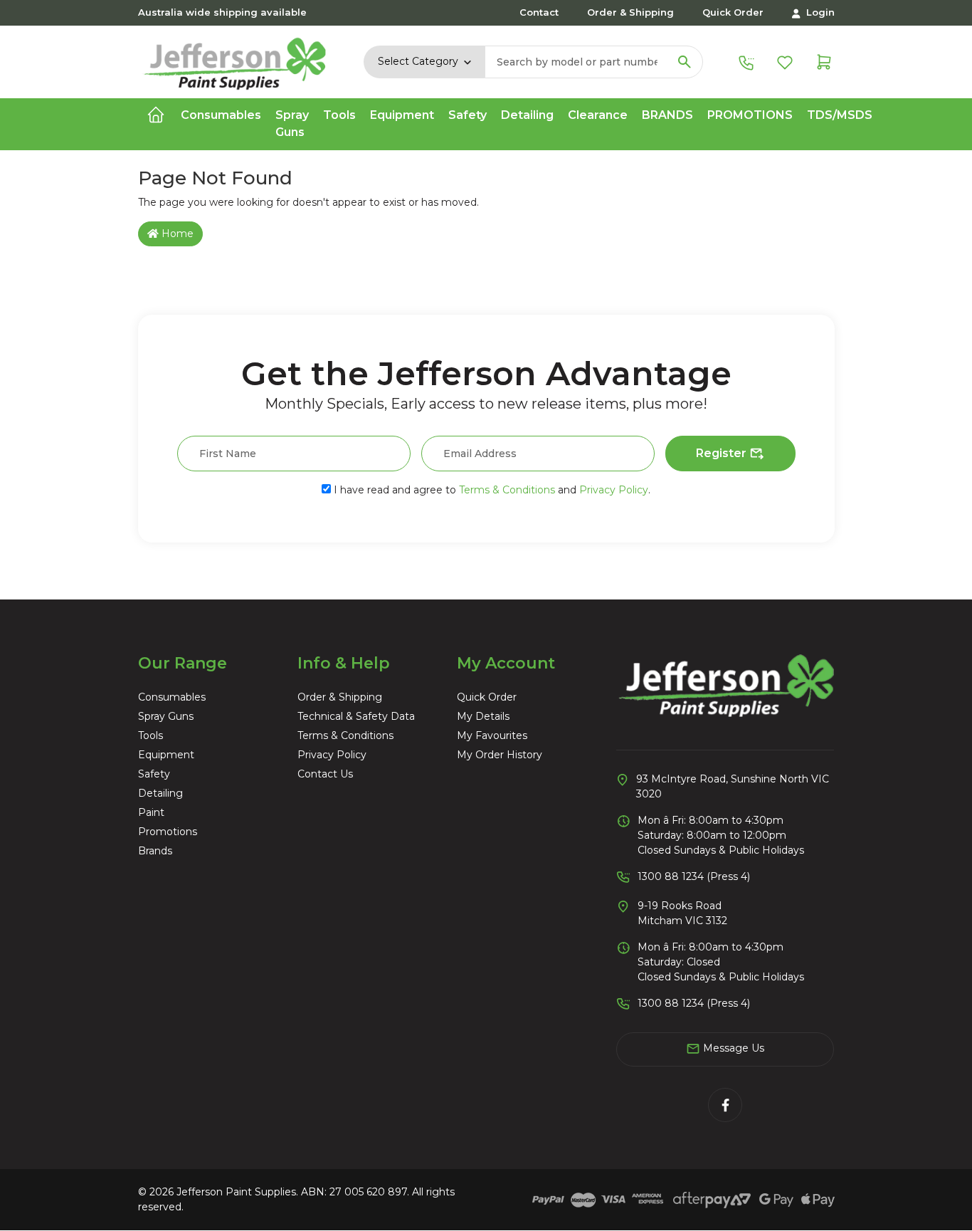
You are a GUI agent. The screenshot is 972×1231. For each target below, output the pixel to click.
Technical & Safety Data (356, 716)
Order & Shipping (630, 12)
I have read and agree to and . (490, 489)
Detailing (160, 793)
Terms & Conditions (507, 489)
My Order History (499, 754)
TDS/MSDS (839, 115)
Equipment (166, 754)
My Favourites (492, 735)
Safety (154, 774)
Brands (667, 115)
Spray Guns (166, 716)
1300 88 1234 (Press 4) (694, 876)
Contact (539, 12)
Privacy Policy (613, 489)
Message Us (732, 1048)
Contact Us (325, 774)
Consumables (172, 697)
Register (722, 453)
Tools (150, 735)
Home (176, 233)
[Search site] (684, 62)
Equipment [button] (402, 115)
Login (819, 12)
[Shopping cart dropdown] (824, 61)
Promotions (750, 115)
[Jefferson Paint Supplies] (235, 60)
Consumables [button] (221, 115)
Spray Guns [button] (292, 123)
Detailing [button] (527, 115)
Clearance (598, 115)
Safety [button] (467, 115)
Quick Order (733, 12)
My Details (483, 716)
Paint (151, 812)
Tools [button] (339, 115)
